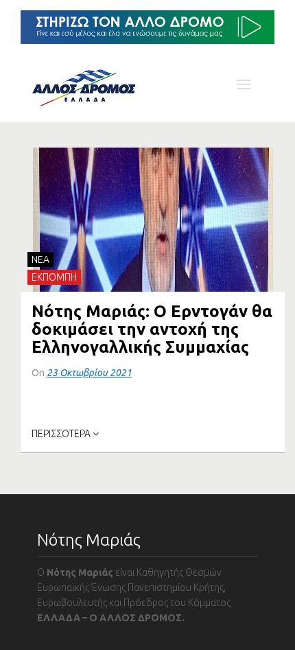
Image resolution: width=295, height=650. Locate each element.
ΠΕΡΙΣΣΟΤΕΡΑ (62, 433)
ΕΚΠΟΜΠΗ (54, 277)
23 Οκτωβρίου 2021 (89, 372)
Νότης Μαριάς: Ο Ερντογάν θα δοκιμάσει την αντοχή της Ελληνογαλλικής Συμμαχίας (152, 329)
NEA (40, 259)
